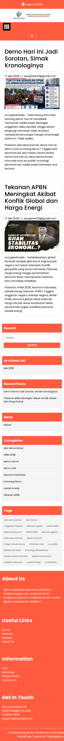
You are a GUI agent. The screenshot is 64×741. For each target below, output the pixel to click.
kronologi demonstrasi (36, 550)
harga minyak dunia (17, 303)
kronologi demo (29, 149)
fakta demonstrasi (40, 157)
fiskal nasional (43, 299)
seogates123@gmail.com (40, 76)
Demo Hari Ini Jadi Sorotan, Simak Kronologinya (31, 58)
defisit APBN (31, 532)
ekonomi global (22, 299)
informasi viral (14, 161)
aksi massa (29, 153)
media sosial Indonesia (36, 164)
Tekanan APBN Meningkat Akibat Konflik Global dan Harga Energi (31, 197)
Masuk (7, 424)
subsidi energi (13, 291)
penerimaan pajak (16, 307)
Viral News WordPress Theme (41, 734)
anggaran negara (16, 295)
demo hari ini (48, 145)
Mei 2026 (9, 368)
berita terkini (45, 153)
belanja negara (38, 295)
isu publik (29, 161)
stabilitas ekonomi (41, 307)
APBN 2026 (24, 287)
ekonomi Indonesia (44, 287)
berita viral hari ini (16, 157)
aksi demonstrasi (28, 145)
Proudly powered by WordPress (28, 732)
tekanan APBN (32, 291)
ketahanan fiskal (41, 303)
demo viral (11, 149)
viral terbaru (51, 562)
